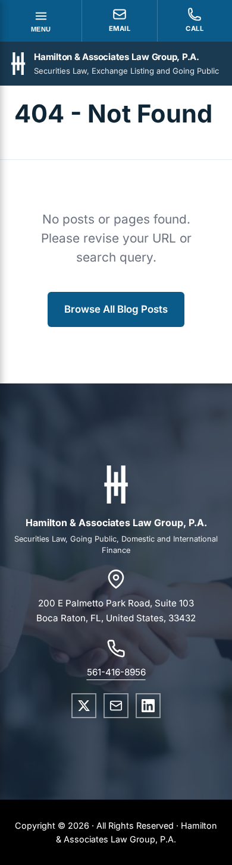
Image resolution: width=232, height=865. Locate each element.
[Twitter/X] (83, 705)
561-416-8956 (116, 672)
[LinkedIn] (148, 705)
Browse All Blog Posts (116, 309)
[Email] (116, 705)
